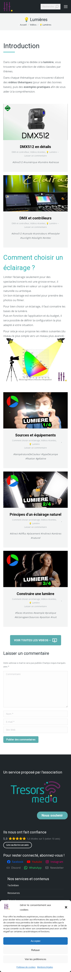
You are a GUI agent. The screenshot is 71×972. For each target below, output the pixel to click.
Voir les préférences (35, 959)
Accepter (35, 941)
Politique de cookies (26, 967)
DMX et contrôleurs (35, 218)
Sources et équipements (35, 435)
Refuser (35, 950)
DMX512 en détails (35, 147)
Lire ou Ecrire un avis (17, 845)
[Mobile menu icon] (66, 7)
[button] (66, 907)
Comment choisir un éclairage (26, 440)
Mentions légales (45, 967)
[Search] (56, 6)
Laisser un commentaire (35, 155)
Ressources (13, 893)
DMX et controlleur (20, 152)
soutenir (52, 815)
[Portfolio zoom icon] (35, 122)
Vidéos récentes (37, 152)
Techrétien (13, 885)
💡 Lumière (51, 152)
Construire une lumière (35, 594)
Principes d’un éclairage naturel (35, 514)
